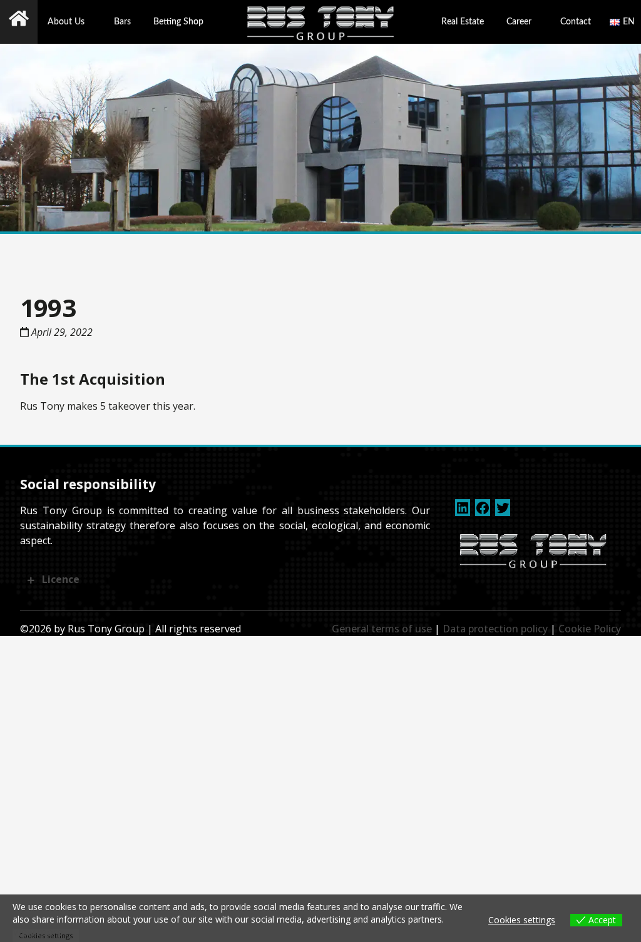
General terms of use (382, 629)
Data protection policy (495, 629)
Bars (122, 21)
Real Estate (462, 21)
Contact (575, 21)
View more (38, 932)
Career (518, 21)
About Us (66, 21)
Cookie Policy (589, 629)
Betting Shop (178, 21)
